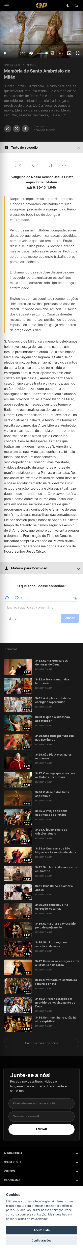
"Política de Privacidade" (31, 1219)
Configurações (41, 1240)
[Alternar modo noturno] (67, 5)
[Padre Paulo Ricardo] (41, 5)
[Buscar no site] (76, 5)
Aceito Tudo (42, 1230)
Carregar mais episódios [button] (41, 1043)
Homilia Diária (12, 65)
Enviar (41, 1129)
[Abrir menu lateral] (6, 5)
